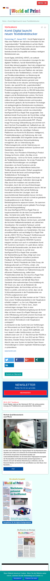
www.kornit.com (10, 351)
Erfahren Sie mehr (31, 578)
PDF (13, 469)
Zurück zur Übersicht (13, 374)
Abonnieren (25, 393)
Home (4, 21)
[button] (9, 360)
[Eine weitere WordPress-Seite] (25, 11)
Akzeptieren (17, 578)
